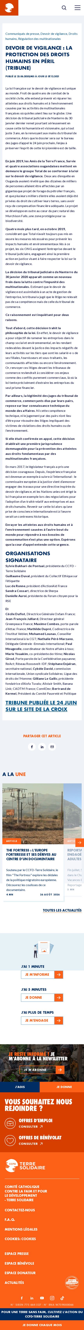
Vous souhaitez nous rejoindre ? (38, 1105)
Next (79, 842)
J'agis (20, 1087)
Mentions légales (21, 1229)
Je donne (64, 1087)
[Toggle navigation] (77, 8)
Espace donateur (20, 1273)
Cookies (28, 1239)
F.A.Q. (10, 1220)
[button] (42, 1070)
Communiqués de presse (22, 33)
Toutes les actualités (62, 910)
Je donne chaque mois (42, 1325)
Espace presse (17, 1254)
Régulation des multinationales (39, 38)
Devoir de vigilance (53, 33)
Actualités (14, 1283)
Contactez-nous (20, 1210)
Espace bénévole (19, 1263)
